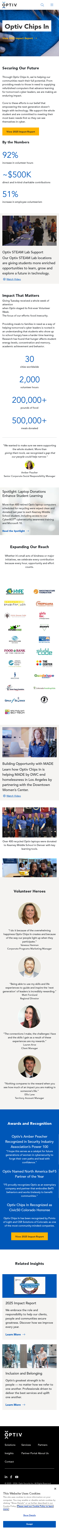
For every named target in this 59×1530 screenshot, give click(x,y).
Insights (9, 1453)
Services (26, 1445)
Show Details (29, 1515)
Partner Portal (29, 1453)
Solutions (10, 1445)
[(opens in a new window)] (7, 1477)
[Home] (9, 5)
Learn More (14, 1334)
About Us (43, 1453)
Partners (42, 1445)
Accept (29, 1524)
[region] (29, 1507)
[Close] (55, 1488)
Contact (9, 1462)
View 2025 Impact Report (20, 131)
